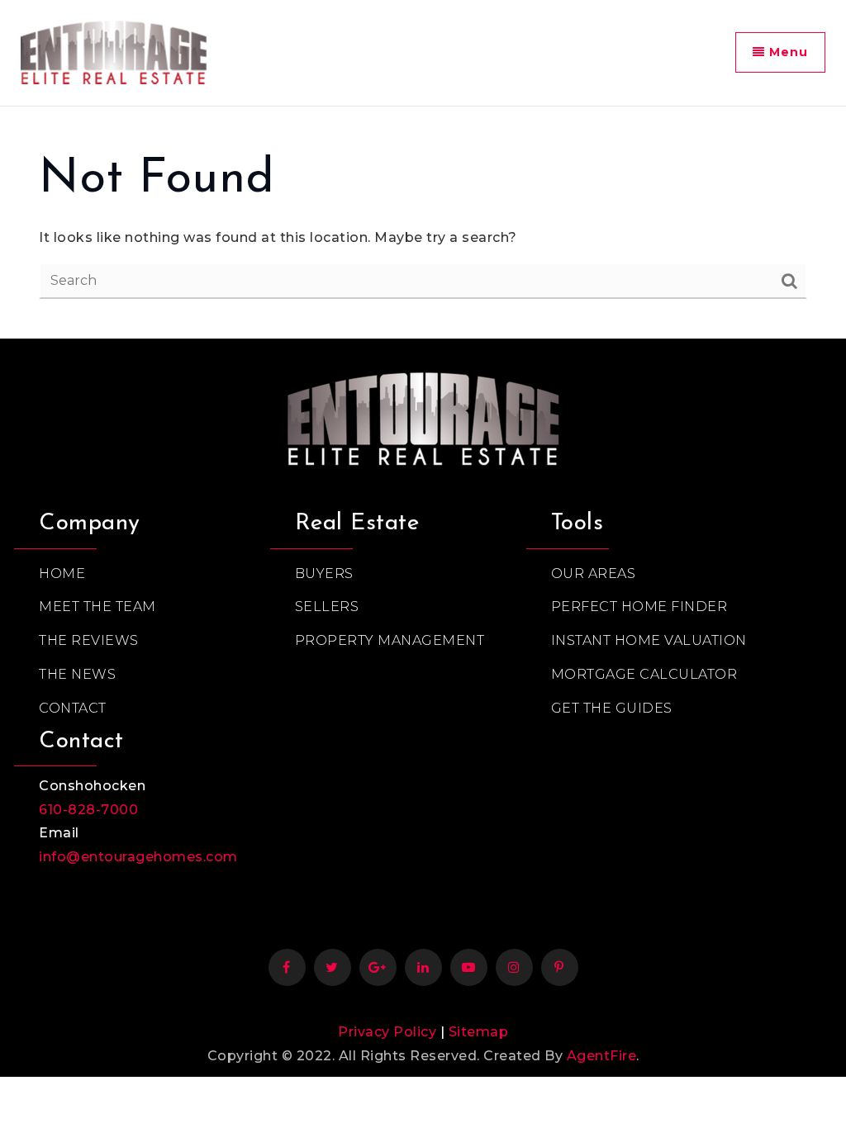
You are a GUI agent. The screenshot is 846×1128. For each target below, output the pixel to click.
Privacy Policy (387, 1032)
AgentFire (602, 1056)
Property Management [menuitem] (390, 640)
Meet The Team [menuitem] (97, 606)
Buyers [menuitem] (324, 573)
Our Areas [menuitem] (593, 573)
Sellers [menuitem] (327, 606)
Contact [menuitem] (73, 708)
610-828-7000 (88, 810)
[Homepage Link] (423, 415)
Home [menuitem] (62, 573)
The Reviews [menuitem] (89, 640)
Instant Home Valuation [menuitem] (649, 640)
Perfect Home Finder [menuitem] (639, 606)
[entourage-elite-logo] (114, 51)
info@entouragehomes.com (138, 857)
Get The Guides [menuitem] (612, 708)
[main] (423, 223)
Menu (786, 52)
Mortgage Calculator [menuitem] (644, 674)
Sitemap (479, 1032)
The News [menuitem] (77, 674)
